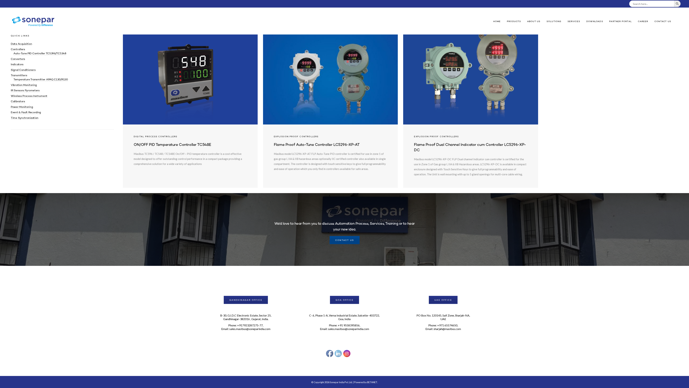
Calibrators (18, 101)
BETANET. (372, 382)
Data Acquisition (21, 44)
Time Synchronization (24, 118)
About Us (533, 21)
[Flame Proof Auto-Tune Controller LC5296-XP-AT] (330, 111)
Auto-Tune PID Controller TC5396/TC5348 (39, 53)
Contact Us (662, 21)
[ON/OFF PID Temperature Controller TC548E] (190, 111)
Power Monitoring (22, 107)
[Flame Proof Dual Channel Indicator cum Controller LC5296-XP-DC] (470, 111)
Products (514, 21)
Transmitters (19, 75)
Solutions (554, 21)
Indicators (17, 64)
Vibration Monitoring (24, 85)
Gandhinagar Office (245, 300)
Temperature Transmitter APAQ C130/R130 (40, 79)
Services (574, 21)
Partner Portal (620, 21)
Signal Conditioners (23, 70)
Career (643, 21)
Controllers (18, 49)
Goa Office (344, 300)
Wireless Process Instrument (29, 96)
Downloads (594, 21)
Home (497, 21)
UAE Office (443, 300)
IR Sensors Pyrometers (25, 90)
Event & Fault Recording (26, 112)
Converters (18, 59)
